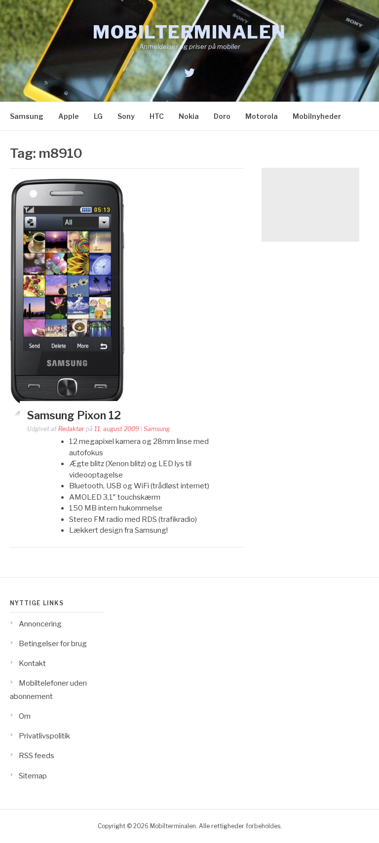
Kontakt (32, 663)
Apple (68, 116)
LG (98, 116)
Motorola (261, 116)
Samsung (26, 116)
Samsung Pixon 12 (74, 415)
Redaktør (71, 429)
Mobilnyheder (317, 116)
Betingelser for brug (53, 643)
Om (25, 716)
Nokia (189, 116)
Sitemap (33, 775)
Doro (222, 116)
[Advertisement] (310, 205)
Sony (126, 116)
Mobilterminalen (189, 32)
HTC (157, 116)
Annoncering (40, 624)
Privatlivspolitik (44, 736)
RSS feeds (36, 755)
